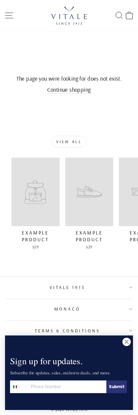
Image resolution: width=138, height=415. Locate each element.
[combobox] (19, 387)
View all (69, 141)
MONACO (67, 309)
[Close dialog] (126, 341)
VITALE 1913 (67, 287)
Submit (116, 386)
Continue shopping (68, 89)
